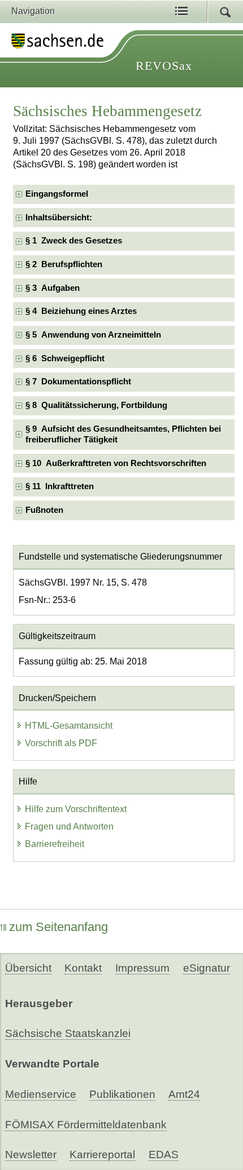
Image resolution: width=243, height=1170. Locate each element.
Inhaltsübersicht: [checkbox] (58, 217)
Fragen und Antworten (69, 826)
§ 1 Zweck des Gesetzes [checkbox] (73, 240)
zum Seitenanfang (58, 927)
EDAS (164, 1154)
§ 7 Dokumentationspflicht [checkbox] (78, 381)
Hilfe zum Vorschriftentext (76, 809)
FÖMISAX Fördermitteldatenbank (86, 1125)
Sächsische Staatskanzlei (68, 1033)
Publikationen (122, 1094)
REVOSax (164, 66)
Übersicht (28, 968)
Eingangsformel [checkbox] (56, 193)
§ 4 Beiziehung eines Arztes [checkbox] (81, 311)
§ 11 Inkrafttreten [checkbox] (59, 486)
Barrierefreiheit (54, 844)
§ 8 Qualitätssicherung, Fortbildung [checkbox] (96, 405)
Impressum (142, 968)
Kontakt (83, 968)
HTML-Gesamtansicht (68, 725)
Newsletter (31, 1154)
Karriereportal (102, 1154)
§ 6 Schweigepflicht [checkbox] (65, 358)
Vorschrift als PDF (61, 743)
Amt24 (184, 1094)
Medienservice (40, 1094)
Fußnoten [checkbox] (44, 510)
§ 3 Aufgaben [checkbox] (52, 287)
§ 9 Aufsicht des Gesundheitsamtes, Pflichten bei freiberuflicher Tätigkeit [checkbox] (123, 434)
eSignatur (206, 968)
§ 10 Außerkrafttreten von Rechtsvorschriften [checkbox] (115, 463)
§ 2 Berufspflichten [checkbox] (63, 264)
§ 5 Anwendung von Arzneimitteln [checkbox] (93, 334)
